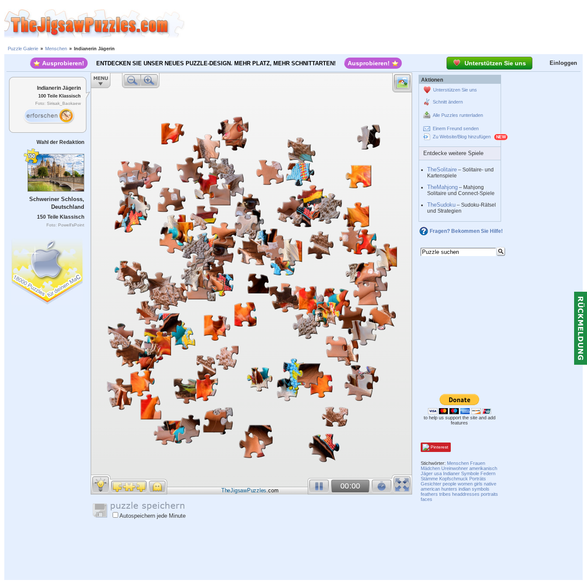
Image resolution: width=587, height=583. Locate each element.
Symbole (470, 473)
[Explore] (48, 116)
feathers (429, 494)
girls (478, 483)
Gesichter (431, 483)
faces (426, 499)
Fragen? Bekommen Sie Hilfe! (466, 231)
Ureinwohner (454, 468)
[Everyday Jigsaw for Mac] (47, 269)
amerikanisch (483, 468)
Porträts (477, 478)
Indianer (451, 473)
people (449, 483)
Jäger (427, 473)
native (490, 483)
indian (465, 488)
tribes (445, 494)
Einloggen (563, 63)
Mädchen (430, 468)
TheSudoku (441, 204)
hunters (449, 488)
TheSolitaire (442, 169)
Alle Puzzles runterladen (458, 115)
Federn (487, 473)
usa (438, 473)
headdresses (466, 494)
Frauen (477, 463)
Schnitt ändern (448, 101)
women (465, 483)
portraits (489, 494)
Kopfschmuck (453, 478)
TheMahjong (442, 187)
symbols (480, 488)
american (430, 488)
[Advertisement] (385, 23)
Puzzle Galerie (23, 48)
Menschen (56, 48)
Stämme (429, 478)
